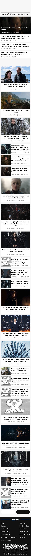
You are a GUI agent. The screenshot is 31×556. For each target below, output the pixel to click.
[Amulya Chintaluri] (16, 277)
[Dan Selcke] (4, 40)
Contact (3, 526)
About (3, 523)
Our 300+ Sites (24, 526)
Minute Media (10, 544)
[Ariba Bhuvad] (11, 141)
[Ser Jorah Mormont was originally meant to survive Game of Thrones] (15, 130)
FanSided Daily (5, 529)
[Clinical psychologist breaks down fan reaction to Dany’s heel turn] (15, 190)
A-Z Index (22, 537)
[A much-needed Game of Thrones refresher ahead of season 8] (15, 381)
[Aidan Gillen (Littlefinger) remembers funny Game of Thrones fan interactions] (15, 504)
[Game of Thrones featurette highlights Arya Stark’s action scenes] (15, 160)
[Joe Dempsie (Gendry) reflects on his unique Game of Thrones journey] (15, 411)
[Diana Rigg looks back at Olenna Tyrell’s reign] (15, 371)
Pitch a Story (23, 529)
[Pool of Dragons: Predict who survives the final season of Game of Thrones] (15, 493)
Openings (22, 523)
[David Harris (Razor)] (11, 447)
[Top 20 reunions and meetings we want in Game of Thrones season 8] (15, 353)
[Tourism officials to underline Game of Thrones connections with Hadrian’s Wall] (15, 46)
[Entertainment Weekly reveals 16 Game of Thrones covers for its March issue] (15, 437)
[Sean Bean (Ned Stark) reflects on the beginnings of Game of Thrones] (15, 327)
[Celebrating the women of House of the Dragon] (15, 25)
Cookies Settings (6, 540)
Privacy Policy (5, 532)
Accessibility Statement (8, 537)
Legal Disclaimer (24, 534)
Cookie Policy (5, 534)
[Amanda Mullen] (11, 312)
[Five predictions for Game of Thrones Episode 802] (15, 284)
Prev (8, 512)
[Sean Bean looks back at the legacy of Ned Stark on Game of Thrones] (15, 392)
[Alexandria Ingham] (11, 115)
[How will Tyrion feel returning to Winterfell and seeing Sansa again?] (15, 481)
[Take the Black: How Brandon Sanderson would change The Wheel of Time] (15, 38)
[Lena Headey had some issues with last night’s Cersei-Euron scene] (15, 301)
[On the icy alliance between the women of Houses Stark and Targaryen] (15, 273)
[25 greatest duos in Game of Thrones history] (15, 104)
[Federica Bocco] (5, 32)
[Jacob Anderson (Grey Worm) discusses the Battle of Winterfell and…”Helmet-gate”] (15, 217)
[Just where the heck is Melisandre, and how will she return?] (15, 244)
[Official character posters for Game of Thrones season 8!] (15, 463)
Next (23, 512)
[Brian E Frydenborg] (16, 152)
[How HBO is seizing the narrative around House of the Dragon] (15, 78)
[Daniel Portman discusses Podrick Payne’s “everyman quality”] (15, 262)
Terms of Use (23, 532)
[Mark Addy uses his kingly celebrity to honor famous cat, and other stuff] (15, 54)
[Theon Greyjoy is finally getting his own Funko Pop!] (15, 171)
